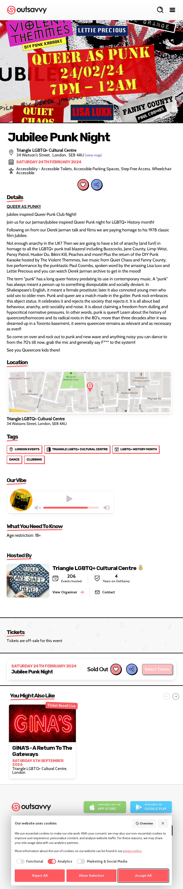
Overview (146, 823)
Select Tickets (157, 669)
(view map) (93, 155)
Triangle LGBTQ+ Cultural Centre (94, 568)
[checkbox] (29, 861)
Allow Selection (91, 875)
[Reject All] (163, 823)
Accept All (143, 875)
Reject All (40, 875)
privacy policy (132, 851)
